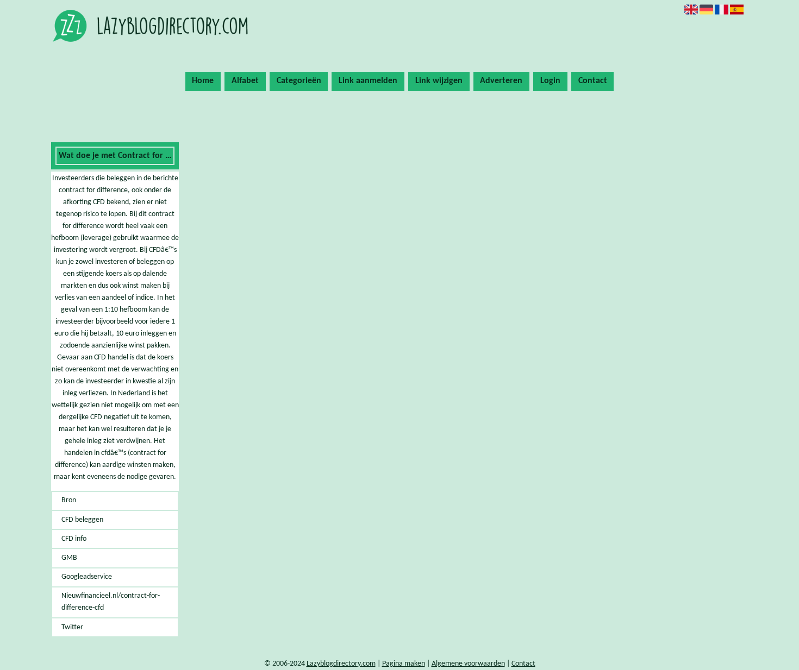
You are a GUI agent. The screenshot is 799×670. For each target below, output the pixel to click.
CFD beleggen (82, 520)
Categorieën (299, 81)
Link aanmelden (368, 81)
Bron (68, 500)
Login (550, 81)
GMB (69, 558)
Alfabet (245, 81)
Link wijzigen (439, 81)
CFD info (73, 539)
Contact (592, 81)
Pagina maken (403, 664)
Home (203, 81)
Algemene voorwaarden (468, 664)
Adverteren (501, 81)
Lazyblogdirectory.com (341, 664)
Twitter (72, 627)
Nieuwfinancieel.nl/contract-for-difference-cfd (110, 602)
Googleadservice (86, 577)
